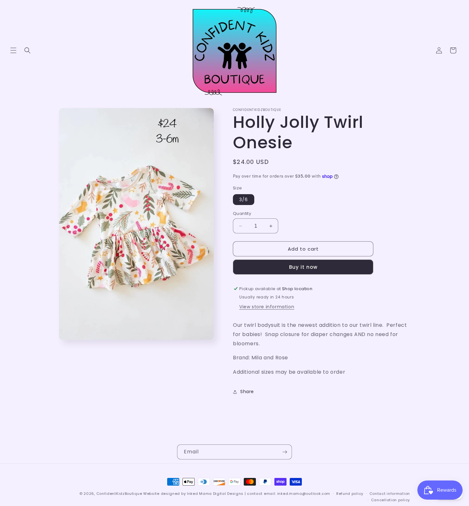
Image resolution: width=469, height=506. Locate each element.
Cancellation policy (390, 499)
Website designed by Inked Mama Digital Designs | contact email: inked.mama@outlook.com (236, 493)
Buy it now (303, 267)
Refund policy (349, 493)
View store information (266, 307)
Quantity (242, 213)
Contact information (389, 493)
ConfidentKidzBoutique (119, 493)
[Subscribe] (285, 451)
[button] (13, 50)
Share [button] (247, 391)
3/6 (243, 199)
